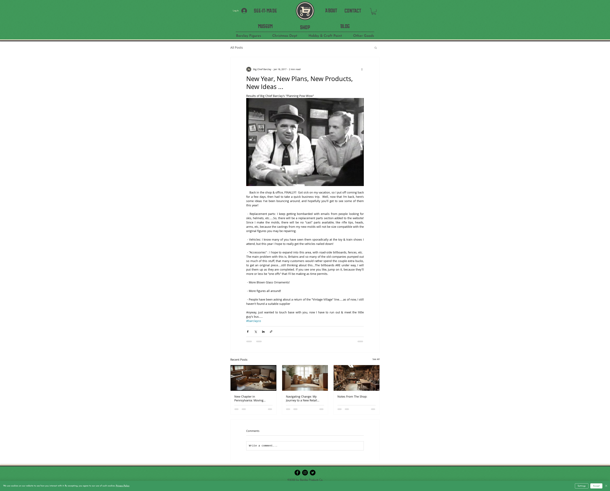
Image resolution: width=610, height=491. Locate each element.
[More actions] (362, 69)
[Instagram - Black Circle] (305, 472)
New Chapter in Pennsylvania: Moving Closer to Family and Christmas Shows (248, 398)
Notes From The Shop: (352, 396)
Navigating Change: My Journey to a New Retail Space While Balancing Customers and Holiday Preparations (301, 398)
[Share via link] (271, 331)
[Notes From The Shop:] (357, 378)
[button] (374, 11)
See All (376, 359)
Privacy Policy (122, 486)
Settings (582, 486)
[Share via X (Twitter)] (255, 331)
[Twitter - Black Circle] (312, 472)
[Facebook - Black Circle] (297, 472)
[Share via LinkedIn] (263, 331)
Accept (596, 486)
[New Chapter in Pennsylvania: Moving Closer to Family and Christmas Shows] (253, 378)
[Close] (606, 485)
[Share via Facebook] (247, 331)
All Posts (236, 47)
